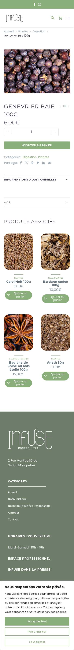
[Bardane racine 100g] (55, 252)
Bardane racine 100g (55, 283)
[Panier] (60, 18)
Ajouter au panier (37, 145)
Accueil (9, 31)
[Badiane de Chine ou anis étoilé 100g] (18, 332)
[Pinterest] (32, 162)
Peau (51, 278)
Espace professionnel (29, 558)
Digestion (39, 31)
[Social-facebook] (34, 4)
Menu (67, 18)
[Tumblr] (38, 162)
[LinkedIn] (43, 162)
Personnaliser (37, 632)
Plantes (23, 31)
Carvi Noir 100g (18, 282)
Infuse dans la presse (29, 569)
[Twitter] (26, 162)
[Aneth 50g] (55, 332)
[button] (52, 18)
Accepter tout (37, 621)
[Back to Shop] (64, 105)
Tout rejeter (37, 642)
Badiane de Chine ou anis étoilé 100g (18, 366)
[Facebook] (21, 162)
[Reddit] (49, 162)
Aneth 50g (55, 362)
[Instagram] (39, 4)
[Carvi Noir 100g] (18, 252)
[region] (37, 615)
